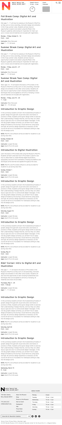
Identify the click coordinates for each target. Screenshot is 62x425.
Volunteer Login (22, 421)
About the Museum (21, 394)
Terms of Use (4, 421)
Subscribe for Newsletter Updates (11, 416)
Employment (19, 404)
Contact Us (19, 411)
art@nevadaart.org (6, 404)
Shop (17, 397)
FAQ (17, 406)
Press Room (19, 408)
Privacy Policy (13, 421)
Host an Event (20, 401)
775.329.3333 (5, 401)
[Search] (56, 3)
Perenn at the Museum (22, 399)
